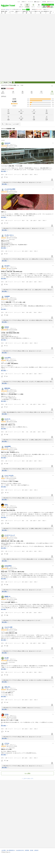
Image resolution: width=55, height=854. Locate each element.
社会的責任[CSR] (20, 850)
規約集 (31, 850)
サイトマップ (30, 1)
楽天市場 (44, 1)
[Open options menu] (53, 143)
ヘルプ (18, 1)
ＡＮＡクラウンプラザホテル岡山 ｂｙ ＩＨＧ (12, 85)
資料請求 (36, 850)
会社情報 (4, 850)
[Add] (52, 85)
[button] (5, 134)
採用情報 (27, 850)
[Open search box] (2, 124)
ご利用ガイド (23, 1)
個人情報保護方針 (11, 850)
